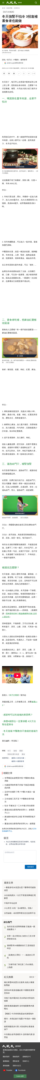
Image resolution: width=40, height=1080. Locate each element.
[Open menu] (3, 2)
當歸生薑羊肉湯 (13, 754)
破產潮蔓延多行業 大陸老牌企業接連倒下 (19, 1028)
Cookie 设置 (20, 1076)
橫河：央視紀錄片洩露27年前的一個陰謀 (20, 1020)
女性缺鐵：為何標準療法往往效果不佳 (19, 913)
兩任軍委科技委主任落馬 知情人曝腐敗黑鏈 (19, 983)
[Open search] (36, 3)
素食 (23, 754)
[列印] (24, 73)
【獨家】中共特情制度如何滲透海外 (19, 1014)
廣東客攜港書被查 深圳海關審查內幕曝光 (19, 1007)
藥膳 (21, 751)
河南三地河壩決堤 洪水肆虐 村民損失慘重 (19, 999)
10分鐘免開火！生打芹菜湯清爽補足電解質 (20, 896)
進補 (15, 751)
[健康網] (11, 2)
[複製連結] (19, 73)
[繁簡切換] (34, 73)
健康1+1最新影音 (17, 761)
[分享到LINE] (9, 73)
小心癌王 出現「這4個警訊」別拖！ (18, 908)
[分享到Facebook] (4, 73)
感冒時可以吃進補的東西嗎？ (18, 714)
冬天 (9, 751)
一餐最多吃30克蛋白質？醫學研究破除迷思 (20, 888)
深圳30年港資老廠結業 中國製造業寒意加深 (19, 991)
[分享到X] (14, 73)
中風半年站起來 (10, 903)
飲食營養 (9, 8)
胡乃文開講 (14, 695)
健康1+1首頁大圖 (17, 758)
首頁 (3, 8)
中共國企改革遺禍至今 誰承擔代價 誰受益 (19, 1035)
